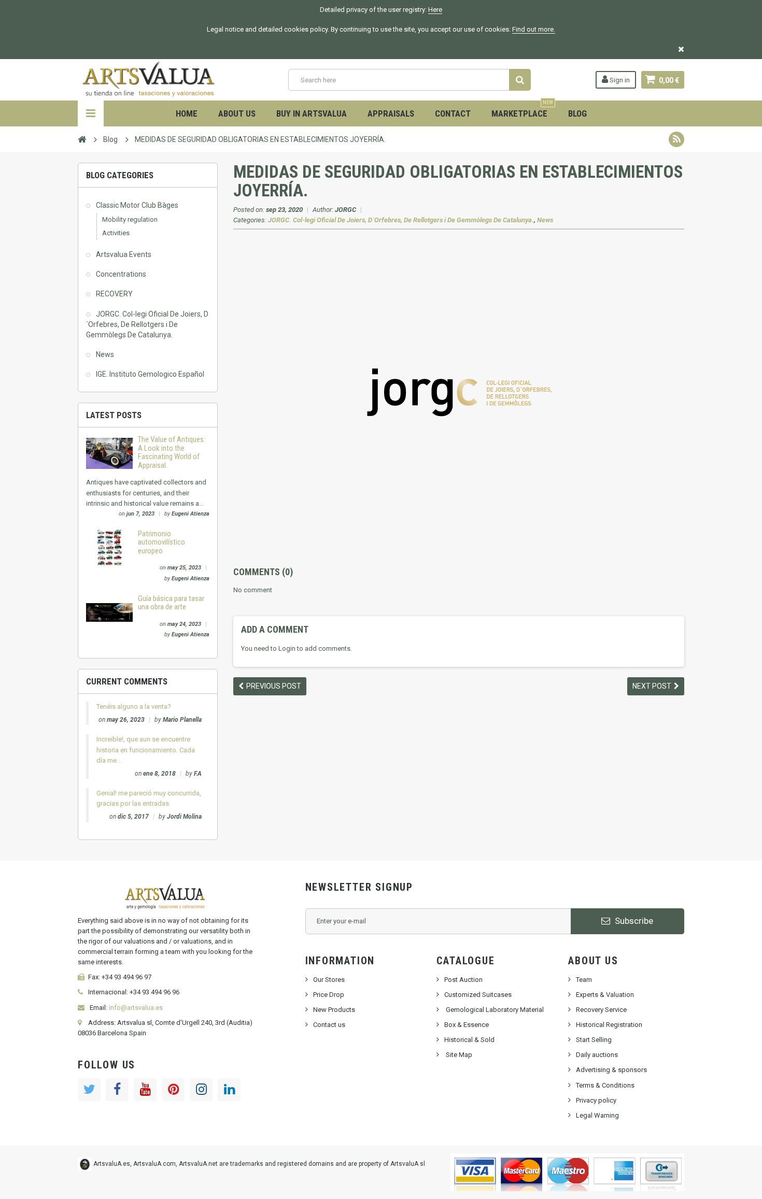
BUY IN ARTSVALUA (311, 113)
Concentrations (121, 274)
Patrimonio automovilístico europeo (161, 542)
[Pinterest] (173, 1089)
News (105, 354)
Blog (577, 113)
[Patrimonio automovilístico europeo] (109, 547)
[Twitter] (89, 1089)
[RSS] (676, 139)
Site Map (458, 1055)
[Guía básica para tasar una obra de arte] (109, 612)
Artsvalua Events (123, 254)
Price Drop (328, 994)
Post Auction (463, 979)
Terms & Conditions (605, 1085)
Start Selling (594, 1040)
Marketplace (522, 110)
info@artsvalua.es (136, 1007)
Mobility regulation (130, 219)
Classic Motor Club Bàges (137, 205)
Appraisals (391, 113)
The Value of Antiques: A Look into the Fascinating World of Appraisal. (171, 452)
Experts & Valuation (605, 994)
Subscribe (633, 921)
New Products (334, 1010)
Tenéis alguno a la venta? (133, 706)
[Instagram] (201, 1089)
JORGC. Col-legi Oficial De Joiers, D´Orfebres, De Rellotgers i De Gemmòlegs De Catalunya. (147, 324)
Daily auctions (597, 1055)
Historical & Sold (469, 1040)
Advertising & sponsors (611, 1070)
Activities (116, 233)
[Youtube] (145, 1089)
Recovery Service (601, 1010)
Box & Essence (466, 1025)
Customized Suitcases (478, 994)
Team (584, 979)
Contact (453, 113)
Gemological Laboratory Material (494, 1010)
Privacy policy (596, 1100)
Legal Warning (597, 1115)
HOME (186, 113)
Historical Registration (609, 1025)
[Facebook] (117, 1089)
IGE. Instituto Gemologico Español (150, 374)
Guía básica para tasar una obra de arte (171, 603)
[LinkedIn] (229, 1089)
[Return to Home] (82, 139)
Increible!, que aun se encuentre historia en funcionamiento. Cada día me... (145, 749)
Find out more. (533, 29)
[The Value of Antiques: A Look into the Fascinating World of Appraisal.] (109, 453)
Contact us (329, 1025)
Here (435, 9)
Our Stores (329, 979)
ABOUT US (237, 113)
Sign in (619, 80)
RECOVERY (114, 294)
